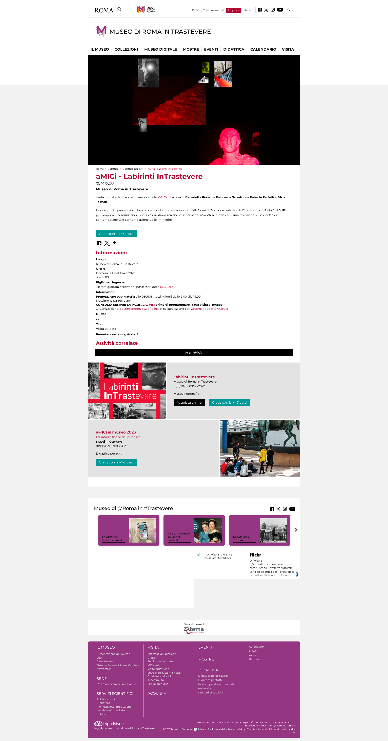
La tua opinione (158, 683)
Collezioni (126, 49)
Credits (251, 729)
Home (100, 168)
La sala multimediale (111, 710)
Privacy (201, 729)
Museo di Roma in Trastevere (160, 31)
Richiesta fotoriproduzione (114, 706)
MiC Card (164, 197)
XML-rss (292, 731)
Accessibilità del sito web (272, 729)
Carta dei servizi (107, 661)
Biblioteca (103, 702)
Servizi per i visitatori (161, 661)
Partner (254, 659)
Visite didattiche (158, 668)
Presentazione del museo (113, 653)
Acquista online (189, 402)
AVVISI (149, 304)
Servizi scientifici (115, 693)
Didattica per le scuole (213, 675)
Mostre (191, 49)
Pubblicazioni (106, 699)
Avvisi (253, 655)
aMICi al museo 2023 (116, 432)
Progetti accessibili (210, 692)
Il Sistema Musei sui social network (179, 537)
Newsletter (104, 668)
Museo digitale (160, 49)
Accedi (248, 10)
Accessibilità (156, 680)
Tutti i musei (211, 10)
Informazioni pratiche (162, 653)
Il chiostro (103, 714)
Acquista (233, 10)
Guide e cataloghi (159, 676)
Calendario (263, 49)
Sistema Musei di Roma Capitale (118, 665)
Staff (99, 657)
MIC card (153, 665)
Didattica (233, 49)
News (252, 650)
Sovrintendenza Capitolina (139, 309)
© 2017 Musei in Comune (177, 729)
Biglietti (153, 657)
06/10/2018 (272, 568)
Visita (288, 49)
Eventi (211, 49)
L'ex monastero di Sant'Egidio (116, 684)
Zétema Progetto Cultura (209, 309)
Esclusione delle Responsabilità (226, 729)
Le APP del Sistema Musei (112, 538)
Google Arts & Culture (242, 538)
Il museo (100, 49)
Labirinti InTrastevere (194, 377)
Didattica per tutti (133, 168)
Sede (102, 679)
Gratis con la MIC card (116, 234)
